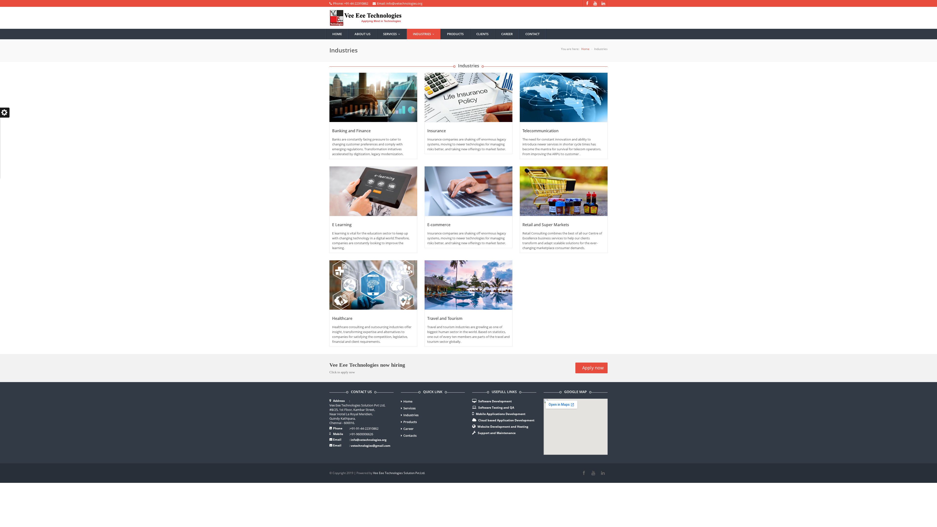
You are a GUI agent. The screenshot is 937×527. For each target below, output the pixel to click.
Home (337, 34)
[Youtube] (593, 473)
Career (507, 34)
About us (362, 34)
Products (455, 34)
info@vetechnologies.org (369, 440)
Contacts (410, 435)
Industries (425, 34)
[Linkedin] (603, 473)
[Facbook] (584, 473)
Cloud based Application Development (506, 420)
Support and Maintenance (497, 433)
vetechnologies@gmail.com (370, 446)
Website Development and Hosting (503, 427)
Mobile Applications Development (500, 414)
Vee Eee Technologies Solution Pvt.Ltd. (399, 473)
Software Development (495, 401)
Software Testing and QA (496, 407)
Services (392, 34)
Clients (482, 34)
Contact (532, 34)
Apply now (592, 368)
